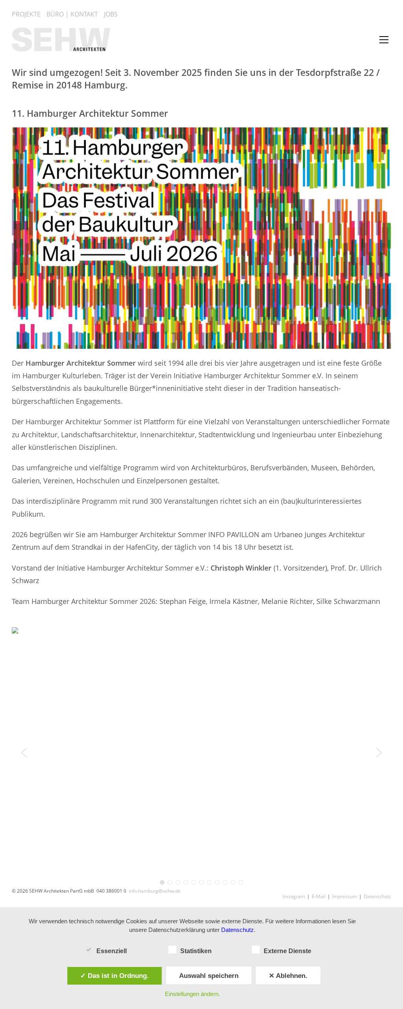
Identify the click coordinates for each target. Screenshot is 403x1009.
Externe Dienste (287, 951)
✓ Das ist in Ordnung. (114, 975)
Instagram (294, 896)
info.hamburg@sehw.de (155, 890)
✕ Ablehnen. (288, 975)
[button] (24, 752)
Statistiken (196, 951)
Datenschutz (377, 896)
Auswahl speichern (208, 975)
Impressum (344, 896)
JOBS (111, 13)
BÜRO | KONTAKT (72, 13)
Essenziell (111, 951)
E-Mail (318, 896)
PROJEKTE (26, 13)
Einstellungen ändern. (192, 994)
